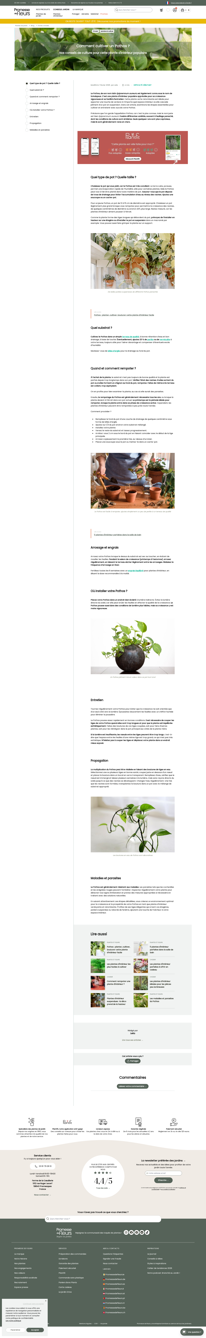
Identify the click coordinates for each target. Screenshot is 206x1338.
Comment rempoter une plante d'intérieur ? (118, 982)
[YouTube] (141, 1232)
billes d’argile (114, 351)
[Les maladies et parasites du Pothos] (141, 1000)
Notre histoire (20, 1258)
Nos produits (43, 9)
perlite (150, 339)
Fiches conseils (43, 26)
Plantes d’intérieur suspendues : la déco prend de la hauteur (116, 1001)
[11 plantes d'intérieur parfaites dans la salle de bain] (141, 948)
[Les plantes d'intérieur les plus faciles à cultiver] (98, 966)
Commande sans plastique (71, 1277)
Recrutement (20, 1282)
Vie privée (103, 1324)
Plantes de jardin (41, 15)
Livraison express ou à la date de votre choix (48, 3)
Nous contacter (110, 1263)
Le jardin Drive (65, 1292)
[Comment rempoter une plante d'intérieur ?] (98, 983)
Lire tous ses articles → (132, 1040)
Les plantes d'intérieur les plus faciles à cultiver (119, 965)
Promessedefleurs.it (114, 1288)
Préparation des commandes (72, 1254)
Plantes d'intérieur (58, 15)
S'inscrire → (163, 1180)
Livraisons (63, 1258)
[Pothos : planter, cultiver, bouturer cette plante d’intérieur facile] (98, 948)
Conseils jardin (61, 9)
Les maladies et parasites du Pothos (162, 1000)
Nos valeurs (19, 1273)
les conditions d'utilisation (168, 1189)
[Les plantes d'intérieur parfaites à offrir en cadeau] (141, 966)
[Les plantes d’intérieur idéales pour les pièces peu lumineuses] (141, 983)
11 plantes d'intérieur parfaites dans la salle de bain (117, 534)
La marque (78, 9)
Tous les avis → (103, 1188)
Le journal (151, 1254)
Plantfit (62, 1273)
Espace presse (21, 1287)
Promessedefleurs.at (115, 1293)
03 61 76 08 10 (45, 1166)
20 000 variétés (20, 3)
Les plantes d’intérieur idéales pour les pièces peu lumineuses (160, 984)
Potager (76, 14)
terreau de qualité (130, 336)
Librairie (85, 14)
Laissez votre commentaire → (133, 1086)
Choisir (95, 31)
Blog (32, 26)
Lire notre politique (13, 1320)
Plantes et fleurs (113, 942)
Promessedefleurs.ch (115, 1312)
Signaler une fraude (112, 1258)
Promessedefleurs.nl (114, 1303)
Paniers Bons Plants (68, 1282)
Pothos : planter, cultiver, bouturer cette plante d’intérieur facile (124, 315)
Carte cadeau (65, 1287)
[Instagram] (126, 1232)
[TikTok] (147, 1232)
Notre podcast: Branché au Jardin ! (163, 1273)
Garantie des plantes (68, 1263)
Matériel (94, 14)
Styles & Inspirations (156, 1263)
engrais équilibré (135, 570)
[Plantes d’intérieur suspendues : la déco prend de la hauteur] (98, 1000)
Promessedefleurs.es (115, 1284)
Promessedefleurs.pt (115, 1298)
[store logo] (22, 11)
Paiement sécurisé (67, 1268)
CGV (96, 1324)
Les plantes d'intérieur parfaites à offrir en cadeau (160, 967)
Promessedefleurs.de (115, 1279)
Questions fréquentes (113, 1254)
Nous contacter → (42, 1194)
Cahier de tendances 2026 (159, 1268)
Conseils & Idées (154, 1258)
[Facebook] (131, 1232)
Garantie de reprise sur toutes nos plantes (87, 3)
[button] (161, 10)
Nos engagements (22, 1268)
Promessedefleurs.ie (114, 1274)
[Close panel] (46, 1301)
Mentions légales (85, 1324)
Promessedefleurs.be (115, 1307)
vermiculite (165, 339)
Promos (104, 14)
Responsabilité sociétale (25, 1277)
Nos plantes (19, 1263)
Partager (134, 1061)
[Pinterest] (136, 1232)
